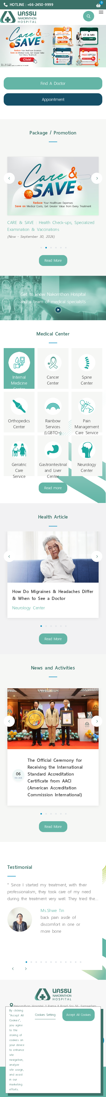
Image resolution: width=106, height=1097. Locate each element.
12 (80, 962)
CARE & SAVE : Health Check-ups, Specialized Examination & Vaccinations (50, 226)
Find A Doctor (53, 83)
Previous (9, 178)
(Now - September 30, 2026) (30, 236)
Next (96, 178)
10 (70, 962)
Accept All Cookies (78, 1015)
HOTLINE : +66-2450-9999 (31, 4)
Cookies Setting (45, 1015)
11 (75, 962)
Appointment (53, 99)
